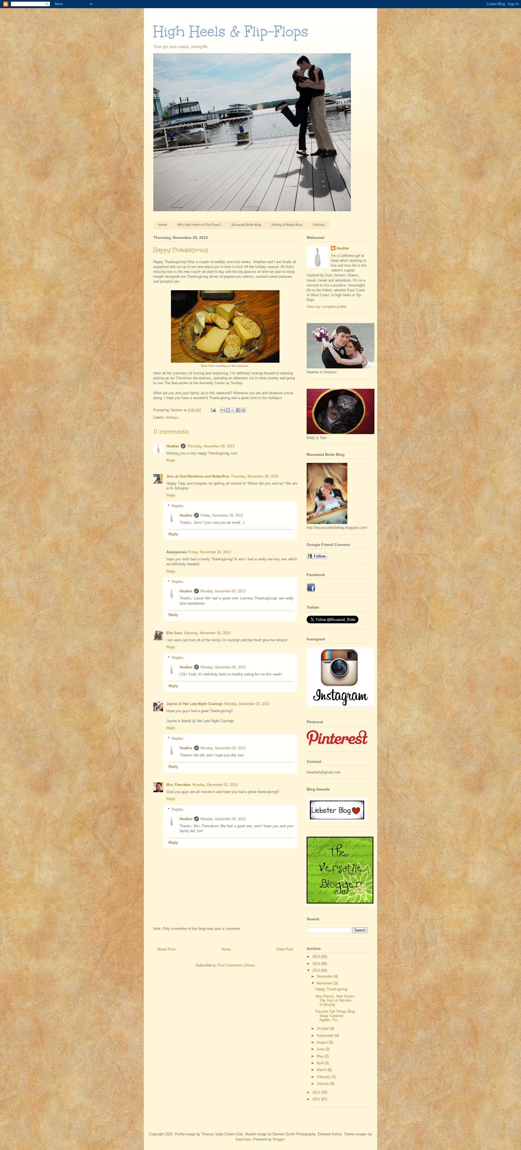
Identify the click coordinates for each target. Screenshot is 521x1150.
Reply (170, 460)
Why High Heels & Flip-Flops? (199, 225)
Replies (177, 506)
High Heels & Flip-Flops (230, 31)
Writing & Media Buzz (287, 225)
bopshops (243, 1139)
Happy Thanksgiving (331, 989)
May (321, 1056)
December (325, 976)
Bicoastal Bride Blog (246, 225)
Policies (319, 225)
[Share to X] (233, 410)
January (323, 1084)
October (323, 1028)
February (324, 1077)
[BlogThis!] (228, 410)
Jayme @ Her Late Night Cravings (194, 704)
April (321, 1063)
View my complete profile (326, 307)
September (326, 1036)
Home (162, 225)
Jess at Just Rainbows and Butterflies (197, 476)
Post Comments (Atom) (236, 965)
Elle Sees (174, 633)
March (322, 1070)
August (323, 1042)
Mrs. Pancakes (178, 785)
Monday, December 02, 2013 (223, 591)
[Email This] (222, 410)
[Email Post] (213, 410)
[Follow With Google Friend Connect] (317, 558)
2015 (316, 957)
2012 (316, 1092)
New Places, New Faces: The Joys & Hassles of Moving (335, 1000)
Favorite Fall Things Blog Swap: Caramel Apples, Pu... (335, 1015)
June (321, 1049)
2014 (316, 964)
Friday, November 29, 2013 (222, 515)
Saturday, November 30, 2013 (207, 633)
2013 (316, 970)
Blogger (278, 1139)
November (325, 983)
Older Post (284, 949)
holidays (172, 417)
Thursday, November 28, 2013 (210, 446)
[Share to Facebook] (238, 410)
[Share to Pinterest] (243, 410)
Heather (172, 446)
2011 (316, 1099)
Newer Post (166, 949)
